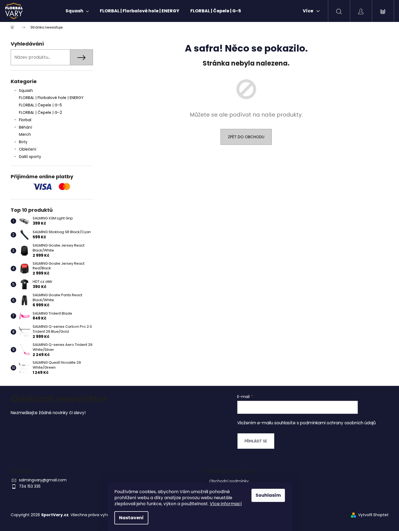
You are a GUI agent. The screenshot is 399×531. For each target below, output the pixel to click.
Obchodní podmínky (229, 481)
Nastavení (131, 518)
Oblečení (27, 149)
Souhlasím (268, 495)
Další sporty (30, 156)
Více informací (226, 504)
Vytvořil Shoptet (373, 515)
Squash (26, 90)
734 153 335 (30, 486)
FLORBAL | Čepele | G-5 (40, 105)
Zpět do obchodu (246, 137)
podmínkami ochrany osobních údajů (338, 423)
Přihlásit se (256, 441)
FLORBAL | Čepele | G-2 (40, 112)
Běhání (25, 127)
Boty (23, 142)
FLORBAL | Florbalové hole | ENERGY (51, 97)
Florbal (25, 120)
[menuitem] (77, 11)
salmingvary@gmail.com (43, 480)
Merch (25, 134)
